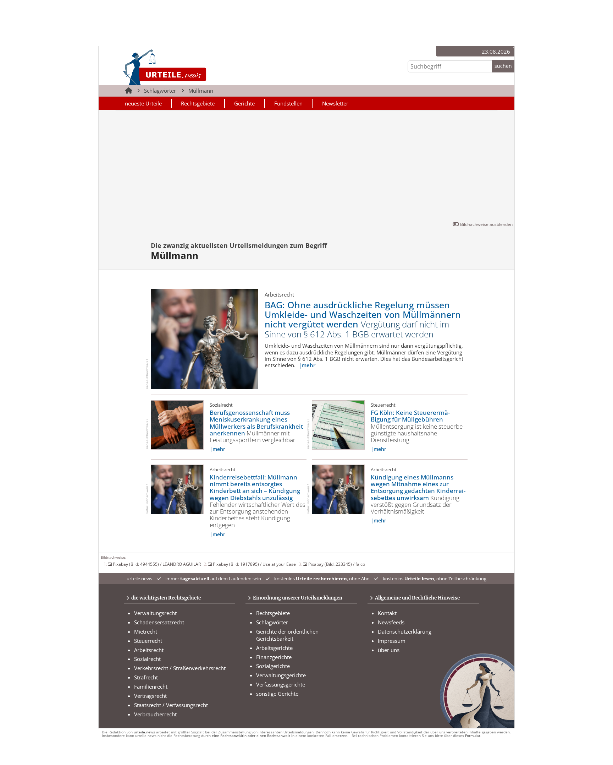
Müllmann (200, 90)
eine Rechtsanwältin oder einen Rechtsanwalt (251, 735)
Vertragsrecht (150, 695)
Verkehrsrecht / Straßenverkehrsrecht (180, 668)
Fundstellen (288, 103)
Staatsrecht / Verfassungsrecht (171, 705)
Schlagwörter (160, 90)
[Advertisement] (306, 167)
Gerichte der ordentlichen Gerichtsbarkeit (287, 635)
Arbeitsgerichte (274, 647)
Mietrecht (145, 631)
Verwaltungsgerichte (281, 675)
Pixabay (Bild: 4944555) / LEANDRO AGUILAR (157, 564)
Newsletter (335, 103)
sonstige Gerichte (277, 693)
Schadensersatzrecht (159, 622)
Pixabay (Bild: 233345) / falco (336, 564)
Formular (472, 735)
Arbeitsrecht (149, 649)
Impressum (391, 640)
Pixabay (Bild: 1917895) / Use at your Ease (254, 564)
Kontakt (387, 613)
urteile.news (144, 732)
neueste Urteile (143, 103)
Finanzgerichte (274, 657)
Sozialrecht (147, 658)
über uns (388, 649)
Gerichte (244, 103)
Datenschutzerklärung (404, 631)
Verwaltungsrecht (155, 613)
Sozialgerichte (273, 665)
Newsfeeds (391, 622)
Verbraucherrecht (155, 714)
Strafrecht (146, 677)
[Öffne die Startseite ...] (189, 67)
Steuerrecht (148, 640)
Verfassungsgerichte (280, 684)
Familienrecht (150, 686)
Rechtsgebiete (198, 103)
